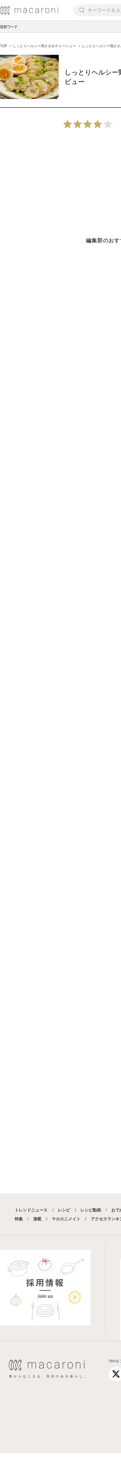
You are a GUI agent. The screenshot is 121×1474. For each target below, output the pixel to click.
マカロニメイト (66, 1218)
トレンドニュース (31, 1210)
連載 (37, 1218)
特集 (19, 1218)
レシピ (64, 1210)
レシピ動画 (90, 1210)
